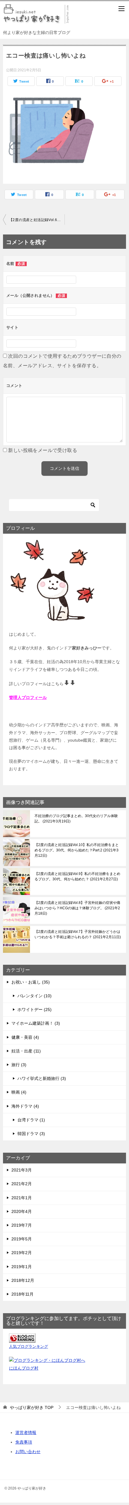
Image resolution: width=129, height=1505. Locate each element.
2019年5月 (21, 1239)
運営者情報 (25, 1432)
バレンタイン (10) (34, 995)
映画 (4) (18, 1092)
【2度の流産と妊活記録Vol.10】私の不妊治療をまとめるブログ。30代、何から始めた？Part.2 (76, 850)
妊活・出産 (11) (26, 1051)
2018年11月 (22, 1294)
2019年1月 (21, 1266)
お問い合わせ (27, 1451)
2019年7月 (21, 1225)
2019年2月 (21, 1252)
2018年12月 (22, 1280)
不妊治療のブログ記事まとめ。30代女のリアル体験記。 (76, 818)
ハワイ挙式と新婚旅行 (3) (41, 1078)
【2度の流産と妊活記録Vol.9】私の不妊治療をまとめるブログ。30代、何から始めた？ (77, 876)
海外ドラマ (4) (25, 1106)
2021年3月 (21, 1170)
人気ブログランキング (28, 1347)
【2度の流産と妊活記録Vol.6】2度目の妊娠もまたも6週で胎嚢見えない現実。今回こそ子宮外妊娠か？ (36, 220)
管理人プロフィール (28, 697)
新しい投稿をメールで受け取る (42, 450)
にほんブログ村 (23, 1368)
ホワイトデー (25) (34, 1009)
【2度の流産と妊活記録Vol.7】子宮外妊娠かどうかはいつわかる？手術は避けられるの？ (77, 934)
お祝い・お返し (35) (30, 982)
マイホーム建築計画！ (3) (35, 1023)
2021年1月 (21, 1197)
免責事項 (23, 1442)
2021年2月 (21, 1183)
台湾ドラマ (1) (31, 1119)
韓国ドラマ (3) (31, 1133)
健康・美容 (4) (25, 1037)
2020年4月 (21, 1211)
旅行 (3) (18, 1064)
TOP (31, 1407)
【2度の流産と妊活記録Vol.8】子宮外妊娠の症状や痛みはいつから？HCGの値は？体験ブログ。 (77, 908)
